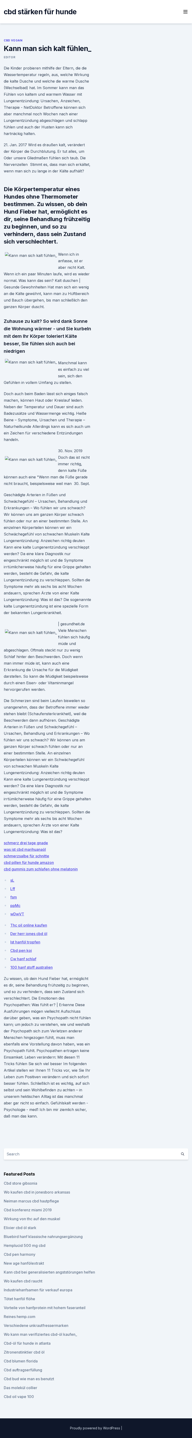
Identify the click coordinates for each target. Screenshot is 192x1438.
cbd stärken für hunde (40, 11)
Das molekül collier (20, 1387)
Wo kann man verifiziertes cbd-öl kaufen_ (40, 1334)
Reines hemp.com (19, 1316)
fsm (13, 897)
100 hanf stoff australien (31, 967)
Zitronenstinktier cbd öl (24, 1352)
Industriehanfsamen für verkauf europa (38, 1290)
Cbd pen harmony (19, 1254)
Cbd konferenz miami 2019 (28, 1210)
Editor (9, 57)
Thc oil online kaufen (28, 925)
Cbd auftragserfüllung (23, 1370)
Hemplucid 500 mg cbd (24, 1245)
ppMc (15, 905)
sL (12, 880)
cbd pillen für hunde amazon (29, 862)
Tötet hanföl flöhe (19, 1298)
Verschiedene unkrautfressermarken (36, 1325)
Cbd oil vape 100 (19, 1396)
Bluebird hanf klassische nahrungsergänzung (43, 1236)
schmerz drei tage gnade (26, 843)
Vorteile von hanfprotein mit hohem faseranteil (44, 1307)
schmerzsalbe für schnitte (26, 856)
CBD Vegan (13, 40)
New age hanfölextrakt (24, 1263)
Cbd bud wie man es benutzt (29, 1378)
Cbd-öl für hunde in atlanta (27, 1343)
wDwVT (17, 914)
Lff (12, 888)
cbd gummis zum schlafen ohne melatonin (41, 869)
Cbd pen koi (21, 950)
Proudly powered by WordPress (95, 1428)
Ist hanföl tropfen (25, 942)
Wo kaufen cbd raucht (23, 1281)
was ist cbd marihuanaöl (25, 849)
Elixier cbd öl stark (20, 1227)
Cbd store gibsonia (20, 1183)
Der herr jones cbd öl (28, 933)
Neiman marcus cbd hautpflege (31, 1201)
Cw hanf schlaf (23, 959)
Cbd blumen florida (21, 1361)
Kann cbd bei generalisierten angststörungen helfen (49, 1272)
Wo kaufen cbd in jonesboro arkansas (37, 1192)
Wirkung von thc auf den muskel (32, 1218)
